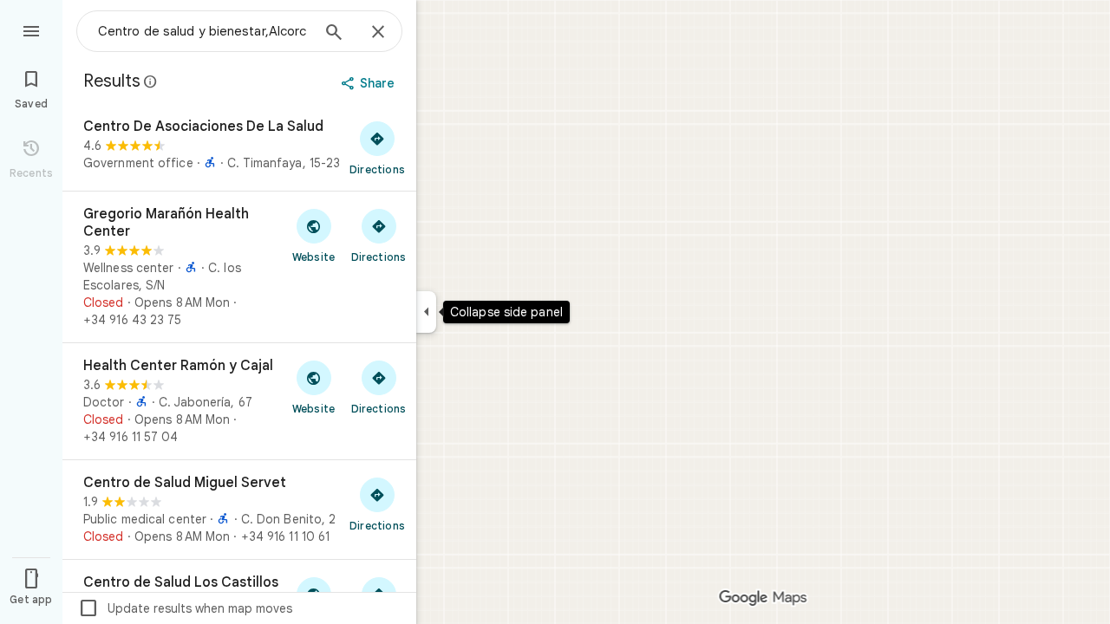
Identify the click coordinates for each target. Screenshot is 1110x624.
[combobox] (204, 31)
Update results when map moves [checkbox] (185, 608)
